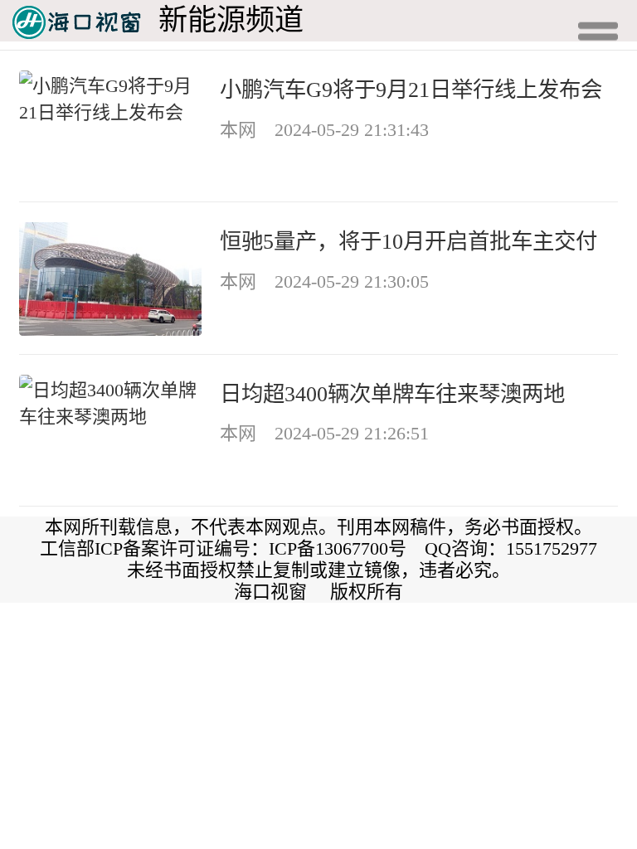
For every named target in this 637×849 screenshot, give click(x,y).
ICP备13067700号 (337, 548)
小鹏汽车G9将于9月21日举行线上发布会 (411, 89)
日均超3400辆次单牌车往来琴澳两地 (392, 393)
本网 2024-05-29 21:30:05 (324, 281)
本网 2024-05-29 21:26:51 (324, 433)
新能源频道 (231, 20)
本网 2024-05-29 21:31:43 (324, 129)
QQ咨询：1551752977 (511, 548)
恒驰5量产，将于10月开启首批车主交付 (408, 241)
